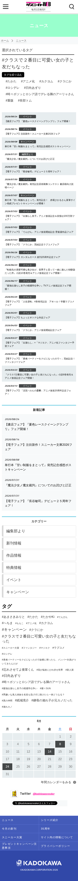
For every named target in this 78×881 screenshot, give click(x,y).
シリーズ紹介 (49, 820)
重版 (10, 100)
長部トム (26, 100)
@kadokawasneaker (44, 794)
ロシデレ (13, 87)
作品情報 (13, 555)
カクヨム (47, 81)
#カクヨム (46, 623)
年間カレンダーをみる (56, 782)
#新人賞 (70, 670)
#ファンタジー (29, 648)
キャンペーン (17, 592)
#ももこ (19, 623)
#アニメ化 (31, 623)
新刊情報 (13, 543)
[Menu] (5, 7)
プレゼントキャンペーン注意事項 (19, 845)
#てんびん (62, 617)
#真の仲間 (7, 700)
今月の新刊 (9, 828)
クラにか (65, 81)
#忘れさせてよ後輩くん (18, 669)
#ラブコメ (58, 647)
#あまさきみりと (13, 616)
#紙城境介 (22, 700)
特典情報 (13, 567)
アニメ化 (29, 81)
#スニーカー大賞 (10, 648)
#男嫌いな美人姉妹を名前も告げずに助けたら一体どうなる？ (33, 694)
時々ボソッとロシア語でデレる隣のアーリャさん (40, 94)
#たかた (32, 616)
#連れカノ (7, 707)
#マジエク (44, 648)
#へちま (7, 623)
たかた (11, 81)
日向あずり (33, 87)
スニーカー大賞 (12, 837)
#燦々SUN (45, 688)
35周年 (45, 828)
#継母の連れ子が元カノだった (52, 700)
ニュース (21, 40)
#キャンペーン (14, 629)
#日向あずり (11, 676)
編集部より (15, 531)
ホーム (5, 40)
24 (7, 766)
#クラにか (36, 629)
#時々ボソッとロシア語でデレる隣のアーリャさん (36, 682)
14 (49, 751)
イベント (13, 580)
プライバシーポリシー (55, 845)
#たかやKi (48, 616)
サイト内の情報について (57, 837)
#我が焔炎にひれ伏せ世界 (50, 670)
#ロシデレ (7, 654)
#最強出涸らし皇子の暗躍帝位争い (19, 688)
